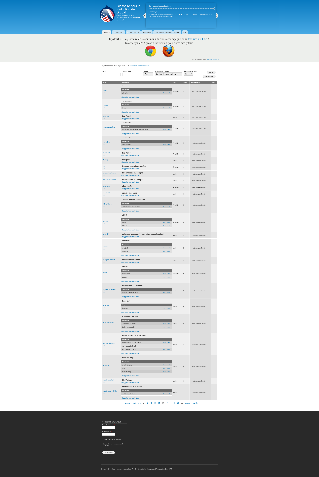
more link (106, 116)
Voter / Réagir (166, 93)
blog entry (106, 365)
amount (105, 247)
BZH (184, 32)
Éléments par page (190, 71)
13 (151, 403)
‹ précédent (136, 403)
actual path (106, 186)
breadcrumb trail (108, 380)
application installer (109, 290)
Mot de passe (107, 432)
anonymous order (109, 260)
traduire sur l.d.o (197, 39)
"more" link (106, 153)
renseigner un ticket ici (213, 59)
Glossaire (106, 32)
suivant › (188, 403)
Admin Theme (107, 204)
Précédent (144, 15)
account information (109, 173)
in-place (105, 105)
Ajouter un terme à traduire (139, 65)
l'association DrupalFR (164, 469)
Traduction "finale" (162, 71)
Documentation (118, 32)
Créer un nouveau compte (112, 439)
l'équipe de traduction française (143, 469)
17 (166, 403)
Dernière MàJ (194, 82)
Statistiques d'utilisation (162, 32)
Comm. (185, 82)
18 (170, 403)
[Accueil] (107, 11)
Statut (145, 71)
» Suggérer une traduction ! (130, 97)
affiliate (105, 221)
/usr (104, 166)
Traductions (125, 82)
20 (178, 403)
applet (105, 272)
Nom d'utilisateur (108, 425)
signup (105, 90)
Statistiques (147, 32)
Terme (104, 71)
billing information (109, 343)
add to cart (106, 193)
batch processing (108, 322)
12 (147, 403)
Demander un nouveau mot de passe (113, 445)
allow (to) (106, 234)
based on (106, 305)
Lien (104, 93)
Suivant (217, 15)
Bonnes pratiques (133, 32)
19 (174, 403)
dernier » (196, 403)
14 (155, 403)
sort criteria (106, 142)
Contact (177, 32)
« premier (127, 403)
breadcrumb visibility (110, 391)
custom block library (109, 127)
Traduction (126, 71)
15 (159, 403)
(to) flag (105, 159)
